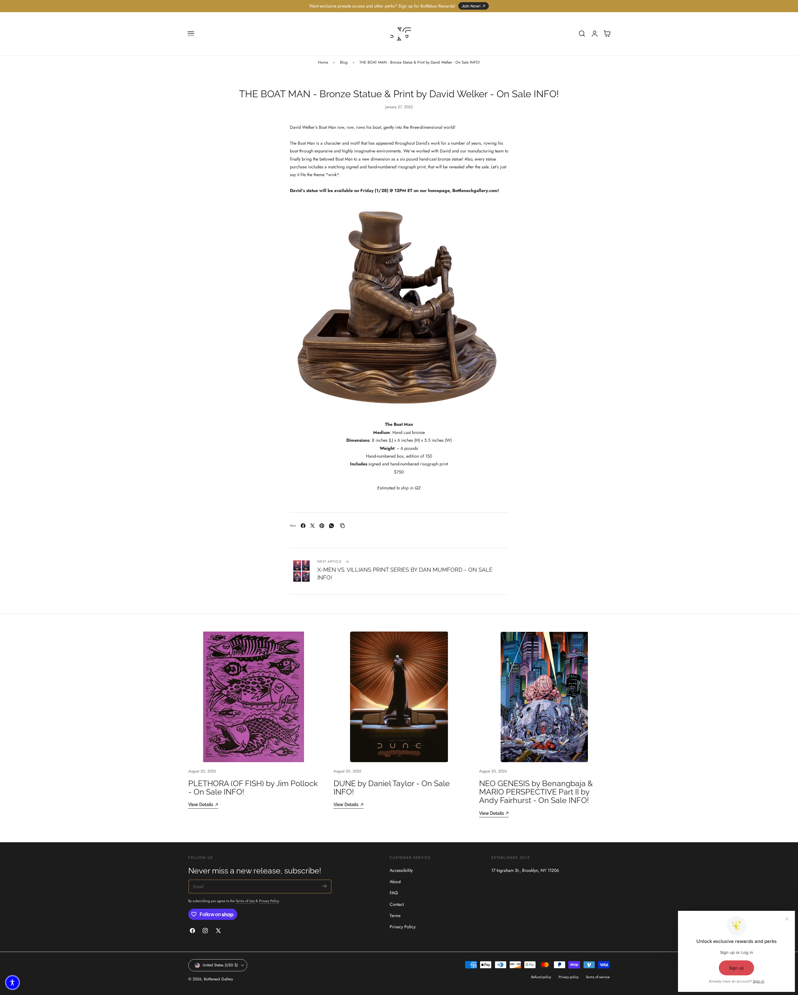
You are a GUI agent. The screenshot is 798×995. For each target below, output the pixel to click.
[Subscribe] (324, 886)
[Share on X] (312, 526)
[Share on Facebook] (303, 526)
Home (323, 62)
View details (200, 804)
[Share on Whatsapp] (331, 526)
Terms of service (598, 976)
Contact (397, 904)
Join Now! (471, 6)
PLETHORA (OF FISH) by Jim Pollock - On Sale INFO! (253, 787)
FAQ (394, 893)
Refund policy (541, 976)
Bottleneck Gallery (218, 979)
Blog (344, 62)
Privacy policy (569, 976)
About (395, 881)
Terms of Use (246, 900)
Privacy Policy (269, 900)
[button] (191, 33)
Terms (395, 915)
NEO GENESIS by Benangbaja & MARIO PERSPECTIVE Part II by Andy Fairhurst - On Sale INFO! (536, 792)
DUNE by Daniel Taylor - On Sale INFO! (392, 787)
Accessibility (401, 870)
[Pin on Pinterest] (322, 526)
